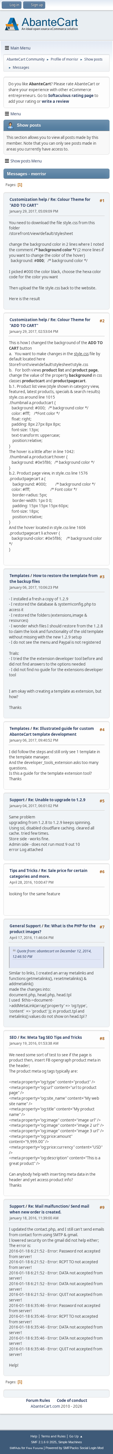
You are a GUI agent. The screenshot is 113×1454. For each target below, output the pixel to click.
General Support (25, 925)
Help (33, 1436)
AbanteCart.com (45, 1406)
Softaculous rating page (71, 95)
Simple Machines (70, 1442)
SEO (14, 1037)
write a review (55, 101)
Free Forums (34, 1448)
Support (17, 799)
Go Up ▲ (76, 1436)
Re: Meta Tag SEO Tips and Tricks (51, 1037)
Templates (20, 575)
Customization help (28, 199)
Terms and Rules (53, 1436)
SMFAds (15, 1448)
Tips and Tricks (24, 870)
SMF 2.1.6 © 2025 (44, 1442)
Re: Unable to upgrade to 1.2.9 (56, 799)
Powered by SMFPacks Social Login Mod (74, 1448)
